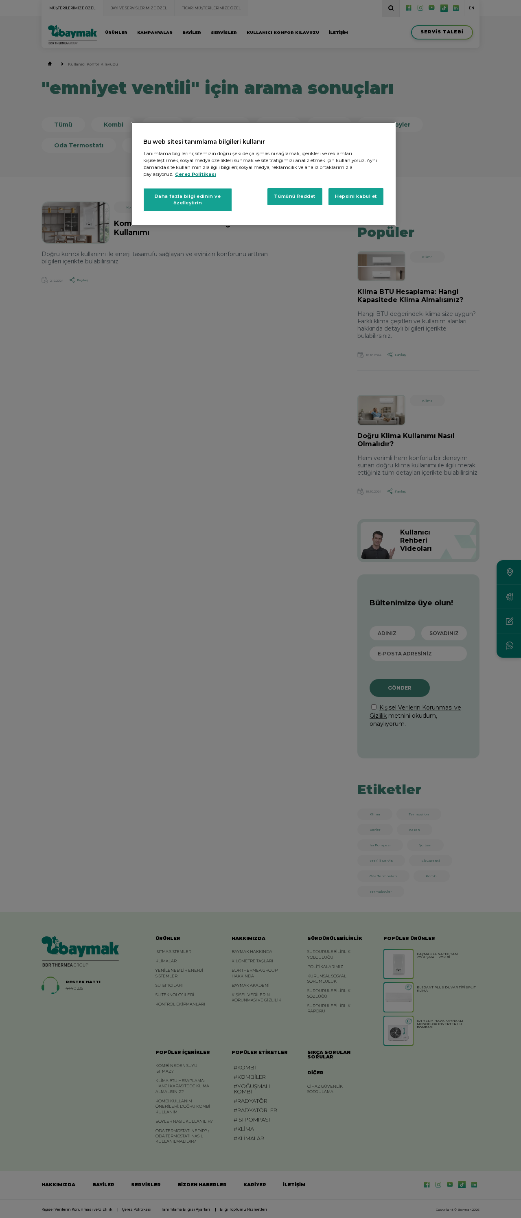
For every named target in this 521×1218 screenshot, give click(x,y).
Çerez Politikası (195, 174)
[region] (263, 174)
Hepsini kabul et (356, 196)
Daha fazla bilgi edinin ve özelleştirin (188, 199)
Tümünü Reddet (294, 196)
